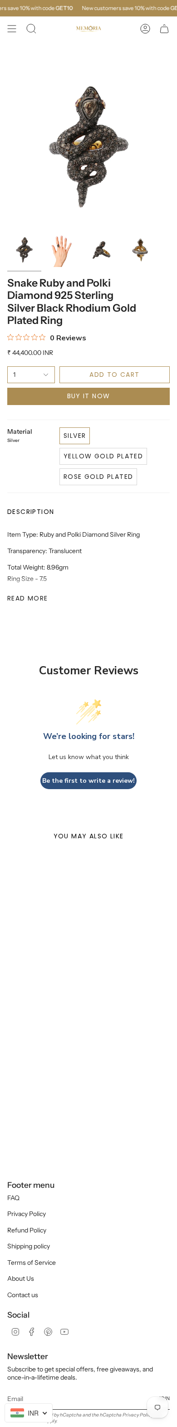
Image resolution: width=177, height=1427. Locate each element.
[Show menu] (12, 28)
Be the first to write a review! (88, 780)
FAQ (13, 1198)
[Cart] (164, 28)
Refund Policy (26, 1230)
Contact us (22, 1295)
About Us (20, 1278)
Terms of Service (31, 1262)
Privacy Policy (26, 1214)
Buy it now (88, 395)
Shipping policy (28, 1246)
